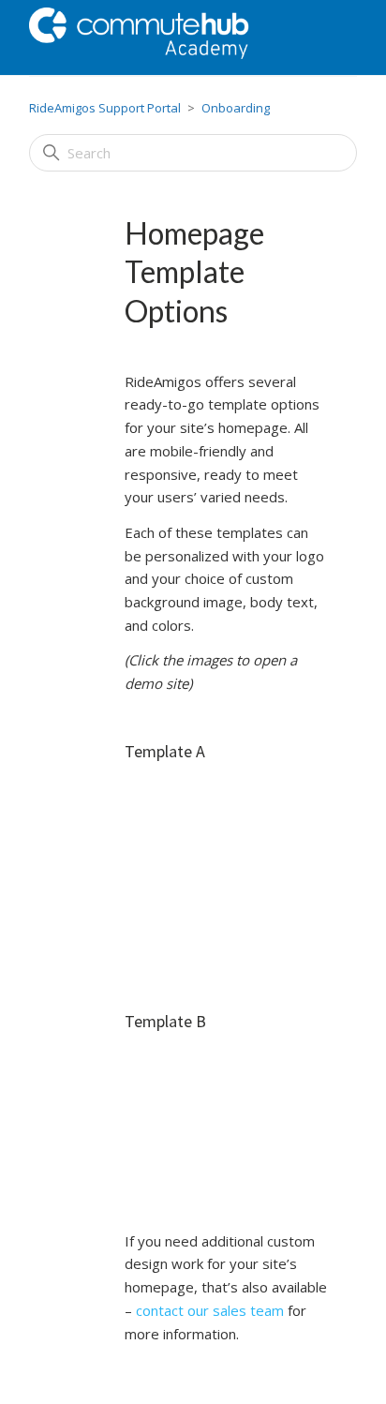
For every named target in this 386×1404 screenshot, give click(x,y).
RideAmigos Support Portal (105, 107)
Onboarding (235, 107)
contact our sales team (210, 1310)
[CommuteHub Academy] (160, 37)
